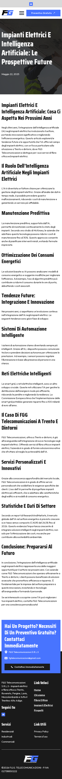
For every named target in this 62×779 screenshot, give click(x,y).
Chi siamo (39, 694)
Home (37, 689)
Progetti (38, 710)
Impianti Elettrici (43, 705)
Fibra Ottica (41, 700)
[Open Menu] (21, 13)
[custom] (31, 4)
